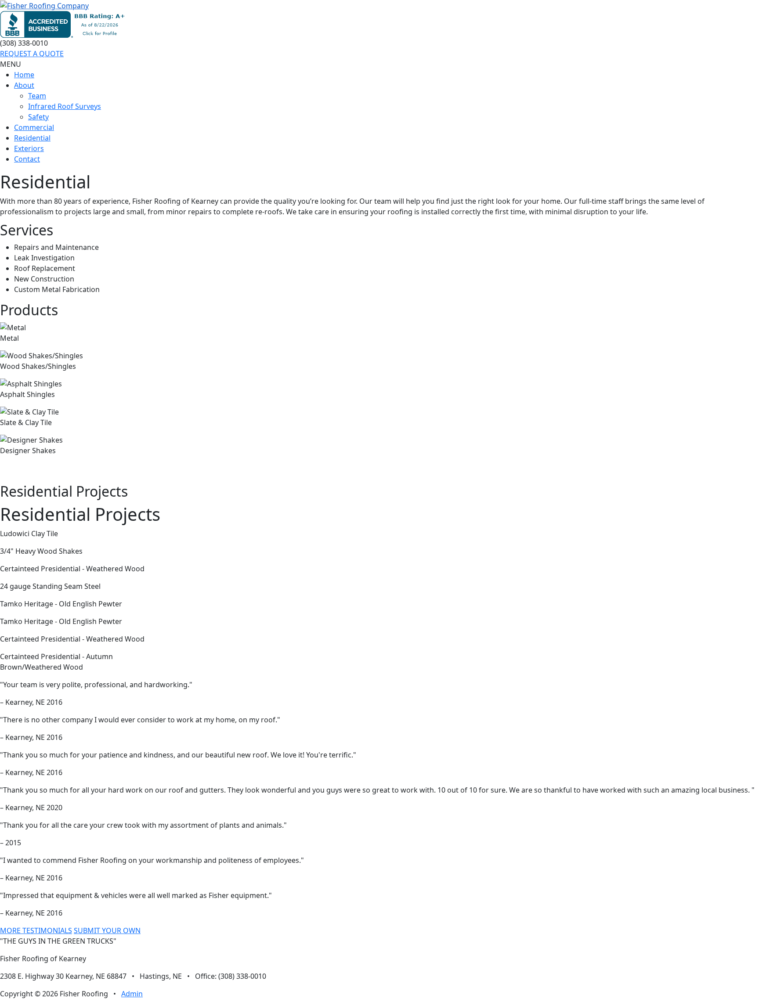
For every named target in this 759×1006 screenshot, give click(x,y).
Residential (32, 138)
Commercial (34, 127)
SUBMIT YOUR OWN (107, 930)
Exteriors (29, 148)
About (24, 85)
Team (37, 96)
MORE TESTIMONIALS (36, 930)
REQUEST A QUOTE (32, 53)
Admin (132, 994)
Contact (27, 159)
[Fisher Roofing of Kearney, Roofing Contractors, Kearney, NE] (64, 24)
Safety (38, 117)
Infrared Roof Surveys (64, 106)
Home (24, 74)
